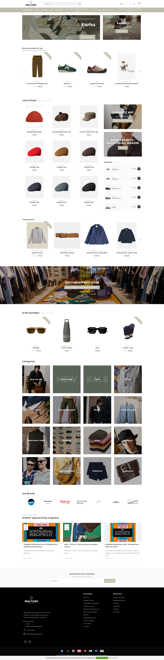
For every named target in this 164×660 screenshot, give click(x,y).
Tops (115, 366)
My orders (116, 603)
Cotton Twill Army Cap (89, 132)
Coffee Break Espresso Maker (126, 83)
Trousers (24, 397)
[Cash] (67, 650)
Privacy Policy (87, 623)
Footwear (55, 427)
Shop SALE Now (88, 37)
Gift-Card (44, 10)
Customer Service (88, 606)
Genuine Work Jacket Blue (96, 253)
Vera (97, 348)
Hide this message (102, 658)
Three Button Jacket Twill (126, 253)
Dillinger (36, 348)
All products (116, 612)
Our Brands (59, 10)
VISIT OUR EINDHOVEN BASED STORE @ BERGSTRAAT (82, 287)
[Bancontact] (90, 650)
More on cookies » (113, 658)
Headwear (117, 427)
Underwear (86, 458)
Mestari (67, 83)
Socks (85, 427)
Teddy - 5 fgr (128, 348)
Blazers (85, 397)
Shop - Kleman (121, 31)
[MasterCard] (84, 650)
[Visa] (102, 650)
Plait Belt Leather (67, 253)
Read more (28, 558)
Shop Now (123, 148)
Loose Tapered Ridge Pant (37, 83)
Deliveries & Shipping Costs (91, 609)
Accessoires (117, 458)
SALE (51, 10)
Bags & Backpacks (58, 458)
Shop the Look (26, 366)
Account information (119, 597)
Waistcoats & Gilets (27, 427)
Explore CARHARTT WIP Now (122, 120)
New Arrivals (56, 366)
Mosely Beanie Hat (34, 132)
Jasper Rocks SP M (97, 83)
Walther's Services (88, 600)
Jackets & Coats (118, 397)
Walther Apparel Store (89, 618)
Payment (86, 615)
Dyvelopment (103, 655)
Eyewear (24, 458)
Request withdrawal (119, 600)
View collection (44, 100)
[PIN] (96, 650)
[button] (23, 27)
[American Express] (62, 650)
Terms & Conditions (89, 620)
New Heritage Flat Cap (61, 132)
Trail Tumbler (66, 348)
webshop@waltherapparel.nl (34, 634)
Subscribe (110, 581)
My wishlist (116, 606)
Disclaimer (86, 626)
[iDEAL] (73, 650)
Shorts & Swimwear (58, 397)
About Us (86, 597)
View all (116, 162)
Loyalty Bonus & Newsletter (91, 603)
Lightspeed (90, 655)
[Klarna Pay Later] (79, 650)
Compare (116, 609)
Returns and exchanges (90, 612)
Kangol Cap (34, 167)
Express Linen (37, 253)
